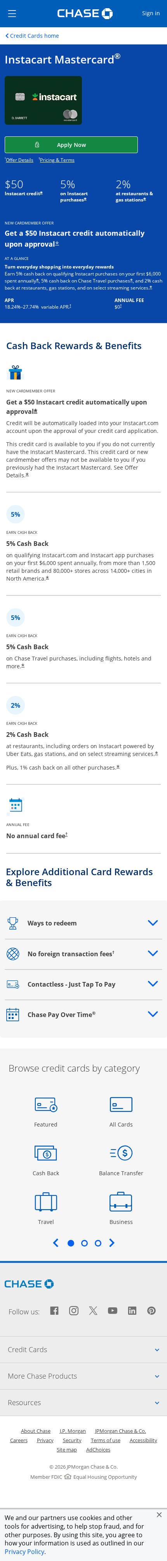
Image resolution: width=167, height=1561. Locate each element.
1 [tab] (70, 1243)
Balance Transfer (121, 1173)
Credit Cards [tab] (87, 1349)
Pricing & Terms (57, 160)
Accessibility (143, 1440)
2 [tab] (84, 1243)
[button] (159, 1515)
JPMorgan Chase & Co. (120, 1430)
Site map (67, 1449)
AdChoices (98, 1449)
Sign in (154, 13)
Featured (46, 1124)
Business (122, 1221)
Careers (19, 1440)
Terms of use (105, 1440)
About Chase (35, 1430)
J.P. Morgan (73, 1430)
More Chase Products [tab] (87, 1376)
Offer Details (19, 160)
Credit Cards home (34, 36)
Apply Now (97, 144)
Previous (55, 1242)
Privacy (45, 1440)
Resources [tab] (87, 1402)
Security (72, 1440)
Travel (48, 1221)
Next (111, 1242)
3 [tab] (97, 1243)
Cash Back (46, 1173)
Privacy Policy (24, 1551)
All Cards (122, 1124)
